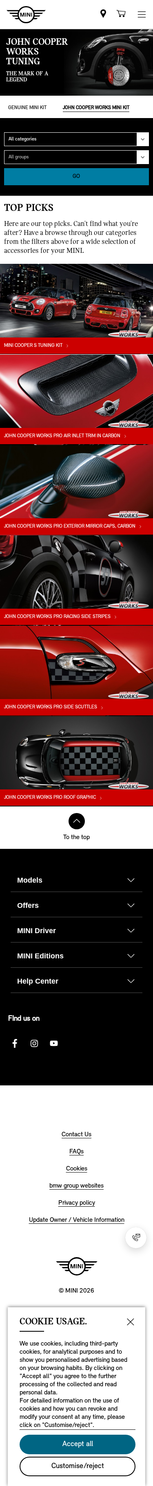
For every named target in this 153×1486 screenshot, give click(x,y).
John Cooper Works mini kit (96, 107)
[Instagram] (34, 1043)
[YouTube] (53, 1043)
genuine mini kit (27, 107)
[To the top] (77, 821)
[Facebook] (14, 1043)
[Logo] (77, 1266)
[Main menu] (141, 14)
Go (76, 176)
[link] (103, 14)
